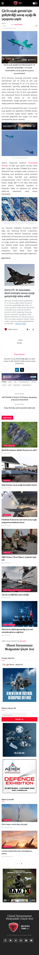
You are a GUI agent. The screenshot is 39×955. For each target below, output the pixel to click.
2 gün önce (6, 635)
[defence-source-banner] (19, 376)
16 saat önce (7, 525)
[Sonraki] (21, 863)
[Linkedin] (17, 370)
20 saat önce (7, 563)
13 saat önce (7, 488)
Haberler (6, 480)
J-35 (9, 385)
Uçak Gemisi (26, 385)
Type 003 (17, 385)
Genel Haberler (9, 445)
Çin (15, 382)
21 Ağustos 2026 (7, 827)
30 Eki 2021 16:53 (10, 28)
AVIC (10, 382)
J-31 (4, 385)
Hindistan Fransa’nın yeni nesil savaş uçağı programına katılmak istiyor (19, 521)
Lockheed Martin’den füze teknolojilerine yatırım (17, 852)
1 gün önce (6, 597)
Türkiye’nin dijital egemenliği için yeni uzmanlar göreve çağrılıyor (17, 630)
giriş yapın (23, 641)
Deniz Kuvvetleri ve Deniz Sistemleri (16, 590)
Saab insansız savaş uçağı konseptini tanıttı (19, 484)
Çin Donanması (24, 382)
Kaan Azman (18, 24)
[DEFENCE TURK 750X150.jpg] (19, 126)
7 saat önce (6, 453)
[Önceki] (17, 863)
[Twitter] (22, 370)
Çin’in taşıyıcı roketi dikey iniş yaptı (15, 824)
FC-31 (34, 382)
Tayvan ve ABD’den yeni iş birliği (15, 594)
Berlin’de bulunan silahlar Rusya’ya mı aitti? (19, 450)
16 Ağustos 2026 (7, 856)
